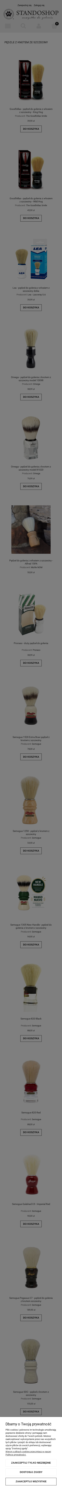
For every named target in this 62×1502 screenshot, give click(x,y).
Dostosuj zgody (31, 1472)
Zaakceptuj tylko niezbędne (31, 1462)
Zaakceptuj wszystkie (31, 1481)
